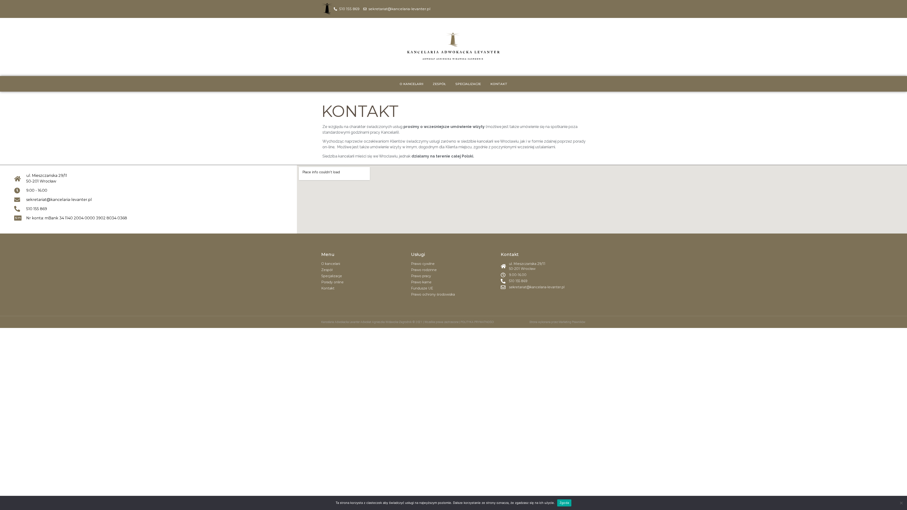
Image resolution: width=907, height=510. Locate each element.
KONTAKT (498, 84)
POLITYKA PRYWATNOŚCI (477, 322)
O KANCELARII (411, 84)
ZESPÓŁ (439, 84)
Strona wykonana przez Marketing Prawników (557, 322)
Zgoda (564, 503)
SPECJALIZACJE (468, 84)
